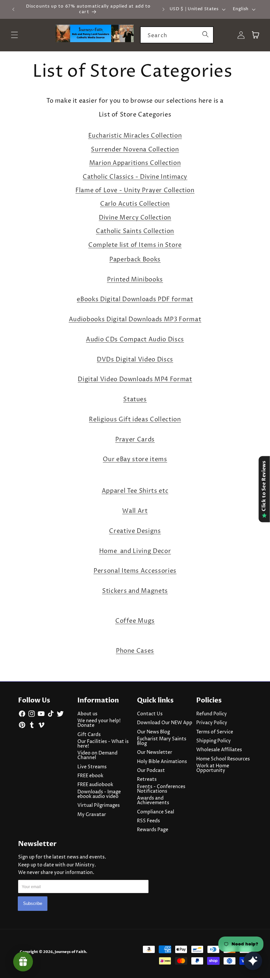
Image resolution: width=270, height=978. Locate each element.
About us (87, 714)
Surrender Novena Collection (135, 149)
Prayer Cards (135, 440)
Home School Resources (223, 759)
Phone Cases (135, 651)
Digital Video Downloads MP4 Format (135, 379)
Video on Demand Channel (97, 755)
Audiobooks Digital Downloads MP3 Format (135, 320)
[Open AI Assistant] (253, 961)
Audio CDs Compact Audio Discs (135, 340)
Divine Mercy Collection (135, 218)
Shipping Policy (213, 741)
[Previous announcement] (13, 9)
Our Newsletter (154, 752)
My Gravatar (91, 814)
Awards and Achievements (153, 800)
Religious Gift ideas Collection (135, 420)
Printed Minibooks (135, 280)
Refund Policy (211, 714)
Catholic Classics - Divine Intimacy (135, 177)
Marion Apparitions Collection (135, 163)
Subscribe (32, 903)
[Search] (205, 34)
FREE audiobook (95, 784)
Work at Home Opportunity (212, 768)
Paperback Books (135, 260)
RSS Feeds (148, 821)
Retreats (147, 779)
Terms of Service (214, 732)
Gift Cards (89, 734)
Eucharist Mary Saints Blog (161, 741)
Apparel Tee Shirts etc (135, 491)
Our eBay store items (135, 459)
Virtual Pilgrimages (98, 805)
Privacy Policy (211, 723)
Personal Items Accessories (135, 571)
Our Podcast (151, 770)
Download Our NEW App (164, 723)
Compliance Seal (155, 812)
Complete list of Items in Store (135, 245)
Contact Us (150, 714)
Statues (135, 400)
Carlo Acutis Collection (135, 204)
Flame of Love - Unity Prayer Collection (134, 190)
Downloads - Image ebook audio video (99, 794)
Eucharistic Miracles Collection (135, 136)
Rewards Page (152, 830)
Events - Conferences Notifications (161, 789)
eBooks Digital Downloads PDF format (135, 300)
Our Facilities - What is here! (103, 744)
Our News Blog (153, 732)
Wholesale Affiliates (219, 750)
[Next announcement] (163, 9)
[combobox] (176, 35)
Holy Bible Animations (162, 761)
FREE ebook (90, 776)
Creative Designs (135, 531)
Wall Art (135, 511)
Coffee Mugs (135, 621)
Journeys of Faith (70, 951)
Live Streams (92, 767)
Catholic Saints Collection (135, 231)
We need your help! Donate (99, 723)
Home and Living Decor (135, 551)
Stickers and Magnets (135, 591)
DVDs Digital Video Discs (135, 360)
